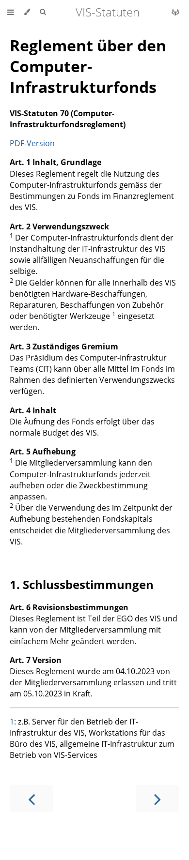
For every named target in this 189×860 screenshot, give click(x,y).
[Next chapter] (157, 798)
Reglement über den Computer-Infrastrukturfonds (88, 66)
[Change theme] (27, 12)
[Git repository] (175, 12)
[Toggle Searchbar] (42, 12)
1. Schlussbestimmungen (82, 584)
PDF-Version (32, 143)
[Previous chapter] (31, 798)
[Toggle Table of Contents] (10, 12)
